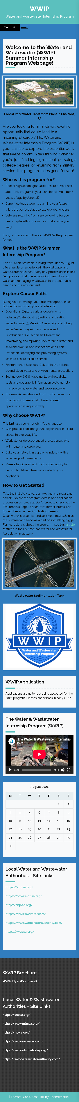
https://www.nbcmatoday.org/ (25, 1050)
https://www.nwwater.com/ (26, 914)
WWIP (39, 9)
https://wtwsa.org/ (20, 931)
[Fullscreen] (69, 770)
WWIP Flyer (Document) (20, 981)
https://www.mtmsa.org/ (24, 896)
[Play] (10, 770)
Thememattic (59, 1097)
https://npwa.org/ (19, 905)
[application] (39, 754)
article (70, 524)
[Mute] (63, 770)
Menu (8, 27)
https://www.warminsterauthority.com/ (34, 923)
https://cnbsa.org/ (19, 887)
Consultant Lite (33, 1097)
